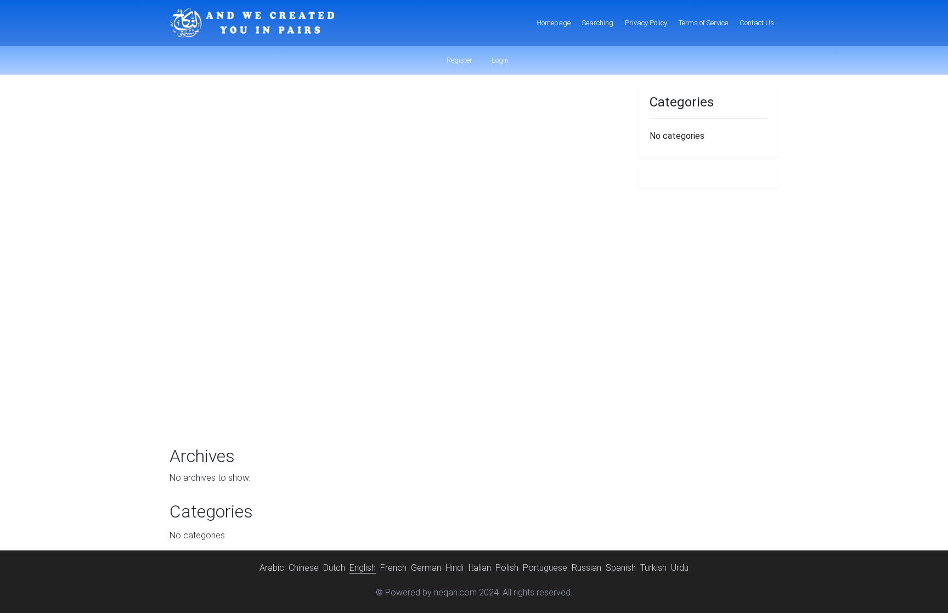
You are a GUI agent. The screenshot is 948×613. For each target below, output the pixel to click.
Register (458, 60)
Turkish (653, 568)
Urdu (680, 568)
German (426, 568)
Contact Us (757, 23)
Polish (506, 568)
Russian (586, 568)
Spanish (621, 568)
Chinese (304, 568)
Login (499, 60)
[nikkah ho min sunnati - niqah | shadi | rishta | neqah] (252, 23)
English (362, 568)
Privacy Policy (646, 23)
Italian (479, 568)
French (393, 568)
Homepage (554, 23)
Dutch (334, 568)
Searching (597, 23)
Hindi (454, 568)
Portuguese (545, 568)
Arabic (271, 568)
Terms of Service (703, 23)
